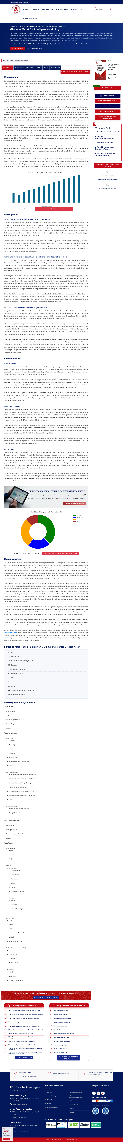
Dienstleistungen (48, 9)
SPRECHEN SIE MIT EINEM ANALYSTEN (46, 997)
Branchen (36, 9)
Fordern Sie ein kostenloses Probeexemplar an (75, 71)
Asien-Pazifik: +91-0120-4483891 (28, 1076)
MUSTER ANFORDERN (24, 1058)
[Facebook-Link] (94, 1093)
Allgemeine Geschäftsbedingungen (75, 1096)
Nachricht (49, 1111)
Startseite (26, 9)
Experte (72, 1108)
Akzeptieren (6, 1139)
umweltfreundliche (10, 632)
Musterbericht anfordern (107, 100)
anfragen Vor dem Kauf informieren (107, 117)
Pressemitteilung (62, 9)
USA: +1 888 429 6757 (107, 176)
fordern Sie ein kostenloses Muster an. (54, 209)
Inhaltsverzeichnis (36, 48)
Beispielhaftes (18, 48)
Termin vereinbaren (108, 95)
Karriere (72, 1112)
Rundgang (107, 106)
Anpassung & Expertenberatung (74, 503)
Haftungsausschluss (75, 1101)
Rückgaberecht (74, 1104)
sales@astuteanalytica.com (107, 188)
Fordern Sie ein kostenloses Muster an (60, 553)
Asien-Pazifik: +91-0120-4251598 (108, 179)
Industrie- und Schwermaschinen (29, 26)
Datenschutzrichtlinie (76, 1092)
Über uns (49, 1092)
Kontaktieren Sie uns (30, 18)
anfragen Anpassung (107, 111)
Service (48, 1103)
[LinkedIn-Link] (103, 1093)
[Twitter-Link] (98, 1093)
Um (81, 9)
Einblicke (74, 9)
